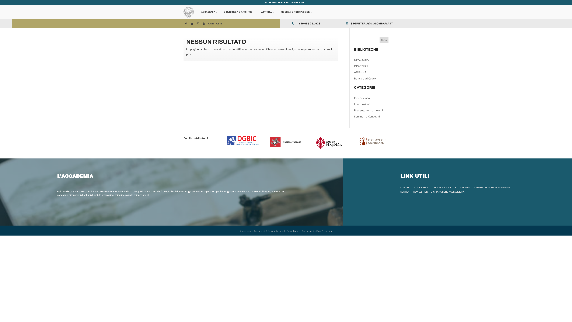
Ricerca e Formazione (295, 12)
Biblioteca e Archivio (238, 12)
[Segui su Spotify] (203, 23)
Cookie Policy (422, 187)
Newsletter (420, 192)
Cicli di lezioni (362, 98)
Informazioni (362, 104)
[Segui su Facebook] (186, 23)
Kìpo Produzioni (324, 231)
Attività (266, 12)
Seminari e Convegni (367, 116)
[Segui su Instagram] (197, 23)
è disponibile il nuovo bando (284, 2)
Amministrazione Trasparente (492, 187)
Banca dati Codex (365, 78)
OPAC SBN (361, 66)
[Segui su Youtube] (191, 23)
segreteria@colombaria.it (372, 23)
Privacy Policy (442, 187)
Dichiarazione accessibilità (447, 192)
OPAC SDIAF (362, 60)
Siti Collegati (462, 187)
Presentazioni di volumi (368, 110)
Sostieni (405, 192)
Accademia (208, 12)
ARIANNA (360, 72)
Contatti (215, 23)
